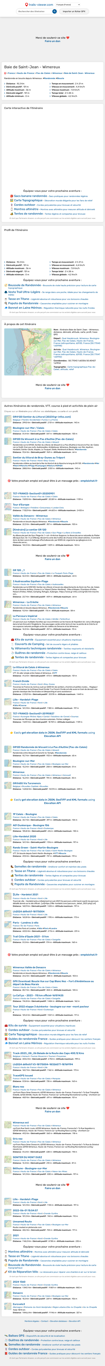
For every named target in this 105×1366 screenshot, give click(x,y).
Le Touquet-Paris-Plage (62, 573)
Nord (40, 461)
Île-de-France (27, 926)
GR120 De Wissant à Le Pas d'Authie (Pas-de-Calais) (43, 439)
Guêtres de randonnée (30, 653)
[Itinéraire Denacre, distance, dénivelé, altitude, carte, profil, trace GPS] (7, 1295)
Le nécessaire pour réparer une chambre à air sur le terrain (68, 1272)
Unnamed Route (22, 1221)
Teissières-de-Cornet (60, 716)
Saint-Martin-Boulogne (62, 851)
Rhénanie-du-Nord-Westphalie (37, 1307)
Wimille (55, 619)
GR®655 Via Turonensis (27, 783)
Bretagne (25, 508)
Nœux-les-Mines (59, 1171)
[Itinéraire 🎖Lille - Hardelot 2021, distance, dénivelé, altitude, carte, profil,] (7, 900)
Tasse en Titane (18, 299)
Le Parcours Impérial (25, 616)
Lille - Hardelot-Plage (25, 699)
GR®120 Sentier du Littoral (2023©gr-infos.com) (42, 416)
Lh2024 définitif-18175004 (29, 911)
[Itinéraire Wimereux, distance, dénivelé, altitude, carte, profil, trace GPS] (7, 775)
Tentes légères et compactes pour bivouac (65, 214)
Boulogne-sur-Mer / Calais (28, 427)
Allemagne (17, 1307)
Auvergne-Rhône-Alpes (31, 716)
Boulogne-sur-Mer (24, 760)
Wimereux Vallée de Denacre (29, 967)
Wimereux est (21, 1122)
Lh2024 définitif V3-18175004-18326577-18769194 (43, 1064)
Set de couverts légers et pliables (62, 644)
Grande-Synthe (51, 1213)
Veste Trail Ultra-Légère (24, 292)
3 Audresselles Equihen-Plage (30, 581)
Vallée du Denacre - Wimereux (30, 515)
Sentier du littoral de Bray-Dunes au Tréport (39, 457)
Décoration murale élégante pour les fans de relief (68, 200)
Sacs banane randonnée (30, 196)
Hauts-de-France (28, 431)
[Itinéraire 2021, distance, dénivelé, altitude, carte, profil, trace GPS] (7, 1238)
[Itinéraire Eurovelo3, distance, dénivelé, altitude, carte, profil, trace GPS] (7, 1308)
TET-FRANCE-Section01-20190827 (33, 713)
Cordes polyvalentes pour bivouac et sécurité (59, 205)
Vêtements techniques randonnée (38, 648)
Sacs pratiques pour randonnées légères (68, 196)
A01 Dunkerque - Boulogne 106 (31, 825)
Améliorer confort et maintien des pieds (67, 867)
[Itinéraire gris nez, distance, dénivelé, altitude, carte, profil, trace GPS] (7, 1145)
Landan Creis (58, 508)
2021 (16, 1235)
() (77, 342)
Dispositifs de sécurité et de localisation (45, 1336)
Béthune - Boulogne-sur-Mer (30, 1168)
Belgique (16, 420)
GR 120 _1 (18, 570)
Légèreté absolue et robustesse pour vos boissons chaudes (59, 299)
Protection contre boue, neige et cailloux (66, 653)
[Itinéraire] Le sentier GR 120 (29, 529)
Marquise (56, 1078)
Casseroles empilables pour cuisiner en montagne (64, 303)
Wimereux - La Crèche (25, 602)
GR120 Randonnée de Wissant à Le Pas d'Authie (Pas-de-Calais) (50, 747)
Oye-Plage (57, 533)
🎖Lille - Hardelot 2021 (25, 894)
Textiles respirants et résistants (79, 648)
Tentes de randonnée (28, 213)
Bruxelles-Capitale (30, 786)
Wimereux (56, 519)
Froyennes (61, 1056)
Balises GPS (16, 1335)
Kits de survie (24, 639)
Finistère (34, 508)
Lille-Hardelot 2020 (24, 836)
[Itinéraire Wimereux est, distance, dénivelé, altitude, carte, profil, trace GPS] (7, 1128)
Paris (37, 926)
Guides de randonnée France (27, 1038)
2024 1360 (19, 1281)
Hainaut (25, 1056)
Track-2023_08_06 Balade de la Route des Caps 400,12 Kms (48, 1053)
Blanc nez (18, 1086)
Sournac (75, 716)
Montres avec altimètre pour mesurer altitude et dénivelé (67, 209)
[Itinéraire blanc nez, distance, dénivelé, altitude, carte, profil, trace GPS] (7, 1092)
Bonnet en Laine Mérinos (25, 307)
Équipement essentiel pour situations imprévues (58, 640)
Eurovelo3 (19, 1304)
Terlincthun (65, 619)
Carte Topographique (28, 200)
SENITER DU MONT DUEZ (27, 1157)
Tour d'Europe (21, 504)
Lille (45, 703)
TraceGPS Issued (23, 1075)
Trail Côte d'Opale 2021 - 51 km (31, 936)
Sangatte (56, 939)
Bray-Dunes (49, 461)
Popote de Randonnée (23, 303)
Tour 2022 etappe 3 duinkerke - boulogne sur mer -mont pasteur (51, 1006)
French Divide (21, 681)
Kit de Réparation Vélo (23, 1271)
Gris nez (18, 1138)
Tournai (52, 1056)
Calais (55, 431)
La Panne (54, 420)
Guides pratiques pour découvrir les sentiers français (74, 1039)
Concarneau (45, 508)
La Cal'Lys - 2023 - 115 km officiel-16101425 (38, 995)
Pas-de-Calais (44, 431)
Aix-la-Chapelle (90, 1307)
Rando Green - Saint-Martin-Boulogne (35, 847)
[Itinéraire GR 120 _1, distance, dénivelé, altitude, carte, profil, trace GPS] (7, 573)
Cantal (46, 716)
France (16, 431)
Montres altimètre (26, 209)
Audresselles (57, 584)
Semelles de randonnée (30, 866)
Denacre (18, 1292)
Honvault (67, 775)
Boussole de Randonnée (24, 285)
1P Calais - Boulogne (25, 814)
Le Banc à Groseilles (72, 533)
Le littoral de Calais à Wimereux (31, 667)
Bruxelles (44, 786)
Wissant (55, 442)
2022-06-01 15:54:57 (25, 1210)
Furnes (45, 420)
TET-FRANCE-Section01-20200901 (34, 493)
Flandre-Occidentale (31, 420)
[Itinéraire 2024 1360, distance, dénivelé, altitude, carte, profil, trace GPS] (7, 1284)
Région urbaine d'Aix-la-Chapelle (67, 1307)
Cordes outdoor (24, 204)
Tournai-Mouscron (39, 1056)
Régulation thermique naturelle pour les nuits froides (69, 308)
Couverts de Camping (29, 644)
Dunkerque (49, 828)
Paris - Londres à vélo (25, 922)
